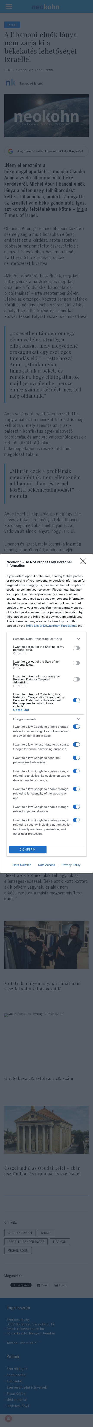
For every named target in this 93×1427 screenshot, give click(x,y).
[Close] (84, 562)
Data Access (46, 864)
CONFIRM (28, 849)
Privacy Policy (71, 864)
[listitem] (46, 638)
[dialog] (46, 713)
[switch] (76, 648)
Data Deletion (22, 864)
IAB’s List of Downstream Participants (51, 625)
